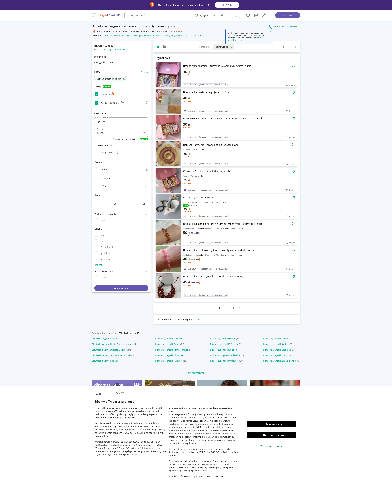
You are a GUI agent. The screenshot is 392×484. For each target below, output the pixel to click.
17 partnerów (143, 444)
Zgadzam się (274, 424)
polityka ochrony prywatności (209, 476)
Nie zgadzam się (274, 435)
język (121, 392)
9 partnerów (134, 448)
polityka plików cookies (180, 476)
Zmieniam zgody (271, 446)
